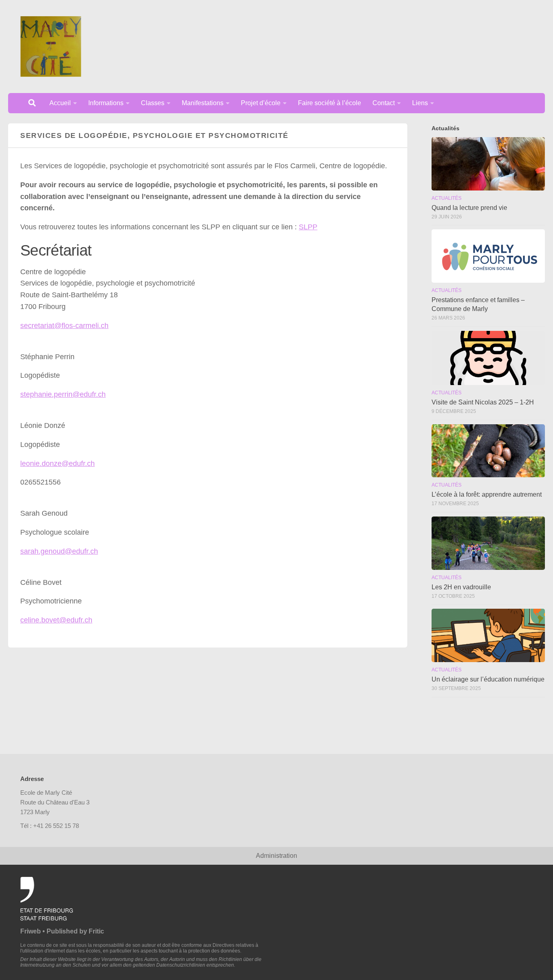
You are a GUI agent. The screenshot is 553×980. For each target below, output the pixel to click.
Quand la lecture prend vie (469, 207)
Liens (420, 102)
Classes (152, 102)
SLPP (308, 227)
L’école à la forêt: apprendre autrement (487, 494)
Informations (105, 102)
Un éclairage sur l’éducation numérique (488, 679)
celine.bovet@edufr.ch (56, 620)
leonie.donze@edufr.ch (57, 463)
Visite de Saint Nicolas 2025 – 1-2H (483, 402)
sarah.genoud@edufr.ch (59, 551)
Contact (383, 102)
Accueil (60, 102)
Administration (276, 855)
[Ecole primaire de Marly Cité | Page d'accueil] (50, 46)
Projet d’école (261, 102)
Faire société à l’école (329, 102)
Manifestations (202, 102)
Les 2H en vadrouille (461, 587)
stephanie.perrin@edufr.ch (63, 394)
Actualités (447, 198)
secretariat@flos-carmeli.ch (64, 326)
